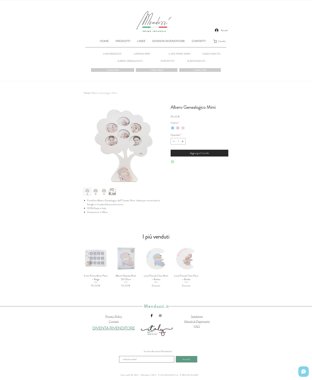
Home (87, 93)
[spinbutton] (178, 141)
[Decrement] (173, 141)
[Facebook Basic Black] (151, 315)
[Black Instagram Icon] (160, 315)
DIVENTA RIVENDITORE (113, 328)
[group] (156, 267)
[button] (221, 41)
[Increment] (183, 141)
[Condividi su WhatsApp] (173, 162)
